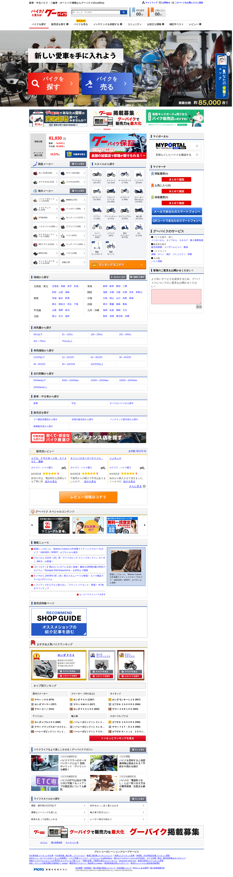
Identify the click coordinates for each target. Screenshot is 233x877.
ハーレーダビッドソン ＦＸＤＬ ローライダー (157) (99, 731)
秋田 (54, 292)
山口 (118, 298)
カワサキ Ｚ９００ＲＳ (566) (126, 704)
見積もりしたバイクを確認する (173, 154)
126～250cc (97, 334)
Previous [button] (33, 118)
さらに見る (135, 486)
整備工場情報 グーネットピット (100, 855)
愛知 (118, 286)
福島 (67, 292)
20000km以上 (40, 387)
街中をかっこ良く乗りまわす (104, 805)
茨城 (54, 298)
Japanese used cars (127, 861)
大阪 (118, 292)
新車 (35, 403)
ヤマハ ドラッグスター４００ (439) (52, 727)
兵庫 (125, 292)
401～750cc (39, 341)
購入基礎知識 (196, 240)
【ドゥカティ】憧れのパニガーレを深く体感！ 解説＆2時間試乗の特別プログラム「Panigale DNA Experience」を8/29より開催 (69, 569)
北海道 (55, 286)
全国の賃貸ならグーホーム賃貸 (150, 861)
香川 (105, 304)
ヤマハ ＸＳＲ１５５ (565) (125, 709)
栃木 (61, 298)
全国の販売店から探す (82, 419)
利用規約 (88, 868)
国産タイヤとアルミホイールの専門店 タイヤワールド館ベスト (55, 861)
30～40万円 (125, 357)
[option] (58, 118)
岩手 (69, 286)
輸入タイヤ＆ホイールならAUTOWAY (129, 858)
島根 (131, 298)
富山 (54, 316)
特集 (190, 254)
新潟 (67, 310)
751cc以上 (67, 341)
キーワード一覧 (72, 842)
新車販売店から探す (43, 426)
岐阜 (112, 286)
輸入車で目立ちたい (100, 812)
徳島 (118, 304)
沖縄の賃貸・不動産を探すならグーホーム (99, 861)
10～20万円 (68, 357)
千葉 (76, 304)
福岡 (105, 310)
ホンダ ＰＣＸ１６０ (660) (86, 709)
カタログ (183, 240)
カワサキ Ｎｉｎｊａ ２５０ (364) (129, 731)
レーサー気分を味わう (101, 819)
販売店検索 (156, 247)
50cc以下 (38, 334)
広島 (105, 298)
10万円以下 (39, 357)
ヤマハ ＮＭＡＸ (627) (84, 704)
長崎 (118, 310)
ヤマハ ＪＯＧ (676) (44, 699)
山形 (61, 292)
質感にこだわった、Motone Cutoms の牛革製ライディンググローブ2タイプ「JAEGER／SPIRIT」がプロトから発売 (69, 551)
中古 (74, 403)
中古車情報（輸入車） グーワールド (70, 855)
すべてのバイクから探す (122, 403)
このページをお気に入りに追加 (189, 2)
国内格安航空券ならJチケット (116, 863)
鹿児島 (119, 316)
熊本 (105, 316)
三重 (125, 286)
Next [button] (200, 118)
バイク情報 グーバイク (78, 858)
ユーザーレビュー (173, 247)
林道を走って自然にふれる (44, 819)
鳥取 (125, 298)
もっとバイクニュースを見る (92, 594)
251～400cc (125, 334)
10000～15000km (99, 380)
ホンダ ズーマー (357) (45, 704)
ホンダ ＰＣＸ (66, 655)
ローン (161, 254)
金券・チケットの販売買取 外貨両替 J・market (48, 863)
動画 (186, 247)
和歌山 (139, 292)
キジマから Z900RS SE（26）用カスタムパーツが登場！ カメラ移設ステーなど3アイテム (69, 577)
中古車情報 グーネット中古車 (41, 855)
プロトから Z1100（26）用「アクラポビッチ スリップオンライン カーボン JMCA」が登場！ (69, 560)
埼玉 (69, 304)
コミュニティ (179, 254)
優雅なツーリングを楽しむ (44, 812)
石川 (61, 316)
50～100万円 (68, 364)
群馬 (67, 298)
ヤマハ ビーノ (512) (44, 709)
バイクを (53, 83)
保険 (153, 254)
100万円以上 (97, 364)
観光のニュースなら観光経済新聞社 (145, 863)
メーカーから (157, 240)
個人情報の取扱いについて (104, 868)
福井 (67, 316)
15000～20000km (128, 380)
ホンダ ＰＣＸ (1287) (83, 699)
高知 (125, 304)
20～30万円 (96, 357)
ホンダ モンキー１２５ (103, 655)
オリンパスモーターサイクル (86, 458)
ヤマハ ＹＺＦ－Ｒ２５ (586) (126, 727)
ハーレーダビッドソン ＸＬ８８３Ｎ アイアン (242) (99, 727)
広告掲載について (124, 868)
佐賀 (112, 310)
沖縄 (127, 316)
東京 (54, 304)
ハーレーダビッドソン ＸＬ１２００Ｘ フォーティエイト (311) (66, 731)
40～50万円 (39, 364)
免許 (168, 254)
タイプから (171, 240)
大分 (125, 310)
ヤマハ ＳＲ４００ (130, 655)
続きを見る (51, 481)
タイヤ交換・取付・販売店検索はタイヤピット (166, 858)
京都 (112, 292)
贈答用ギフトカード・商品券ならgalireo (86, 863)
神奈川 (62, 304)
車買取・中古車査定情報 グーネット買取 (153, 855)
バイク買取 (156, 261)
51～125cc (67, 334)
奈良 (131, 292)
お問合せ (166, 2)
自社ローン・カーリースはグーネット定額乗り (48, 858)
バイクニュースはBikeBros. (101, 858)
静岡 (105, 286)
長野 (61, 310)
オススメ (44, 842)
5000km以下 (39, 380)
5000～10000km (70, 380)
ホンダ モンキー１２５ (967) (126, 699)
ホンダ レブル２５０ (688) (48, 722)
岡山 (112, 298)
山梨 (54, 310)
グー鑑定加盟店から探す (45, 419)
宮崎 (112, 316)
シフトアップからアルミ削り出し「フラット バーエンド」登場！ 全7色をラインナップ (69, 587)
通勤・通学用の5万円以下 (43, 805)
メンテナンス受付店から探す (124, 419)
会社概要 (79, 868)
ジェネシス (115, 458)
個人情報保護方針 (157, 868)
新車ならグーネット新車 (124, 855)
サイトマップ (151, 2)
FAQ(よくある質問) (141, 868)
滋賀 (105, 292)
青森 (63, 286)
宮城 (76, 286)
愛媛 (112, 304)
